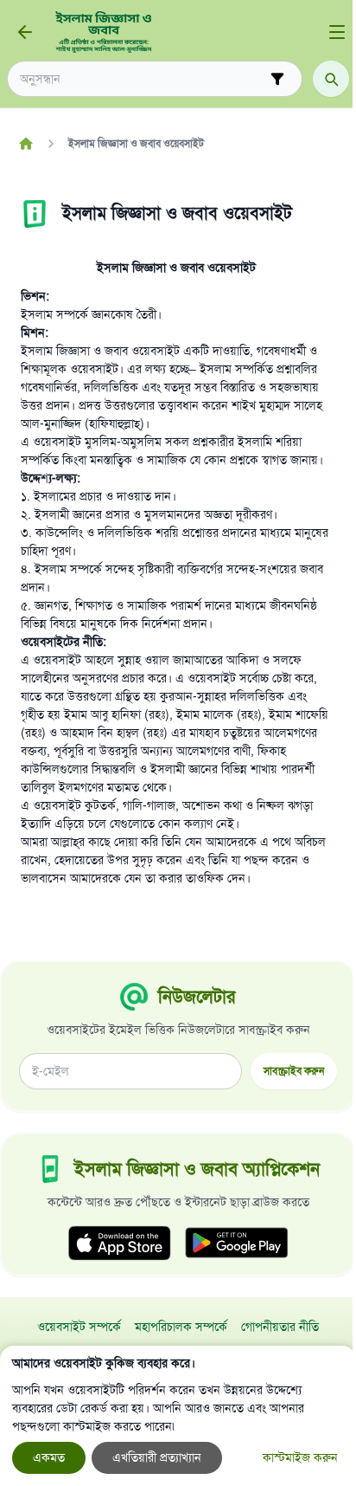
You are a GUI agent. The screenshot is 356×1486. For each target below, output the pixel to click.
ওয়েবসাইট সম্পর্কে (79, 1327)
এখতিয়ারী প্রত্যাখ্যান (156, 1457)
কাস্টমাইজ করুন (300, 1457)
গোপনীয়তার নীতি (280, 1327)
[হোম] (25, 144)
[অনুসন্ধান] (331, 79)
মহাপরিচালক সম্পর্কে (181, 1327)
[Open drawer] (337, 32)
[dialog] (178, 1416)
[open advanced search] (277, 79)
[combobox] (142, 79)
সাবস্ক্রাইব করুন (294, 1070)
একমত (49, 1457)
